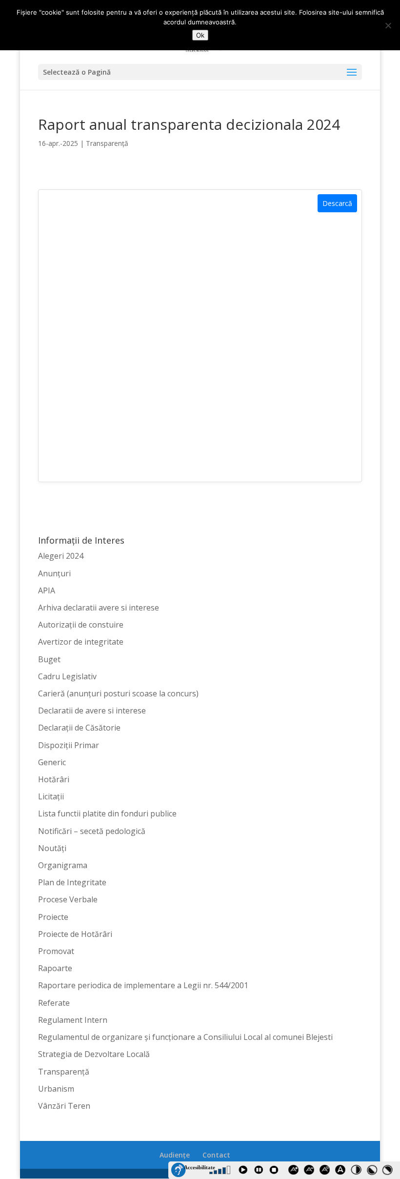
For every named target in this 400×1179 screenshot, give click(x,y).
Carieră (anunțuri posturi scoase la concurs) (118, 693)
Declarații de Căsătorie (79, 727)
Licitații (51, 796)
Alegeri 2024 (60, 555)
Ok (200, 35)
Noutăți (52, 848)
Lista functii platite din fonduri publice (107, 813)
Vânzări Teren (64, 1105)
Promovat (56, 951)
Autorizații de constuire (80, 624)
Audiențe (175, 1154)
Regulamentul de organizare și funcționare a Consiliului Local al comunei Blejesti (185, 1037)
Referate (54, 1002)
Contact (216, 1154)
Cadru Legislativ (67, 676)
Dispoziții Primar (68, 745)
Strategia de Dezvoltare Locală (94, 1054)
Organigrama (62, 865)
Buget (49, 659)
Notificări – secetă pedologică (91, 831)
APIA (46, 590)
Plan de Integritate (72, 882)
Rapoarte (55, 968)
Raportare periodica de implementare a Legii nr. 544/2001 (143, 985)
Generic (52, 762)
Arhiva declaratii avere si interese (98, 607)
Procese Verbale (68, 899)
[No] (388, 25)
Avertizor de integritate (80, 641)
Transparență (107, 143)
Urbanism (56, 1088)
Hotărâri (53, 779)
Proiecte (53, 917)
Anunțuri (54, 573)
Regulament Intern (72, 1020)
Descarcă (337, 203)
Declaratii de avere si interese (92, 710)
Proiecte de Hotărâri (75, 934)
